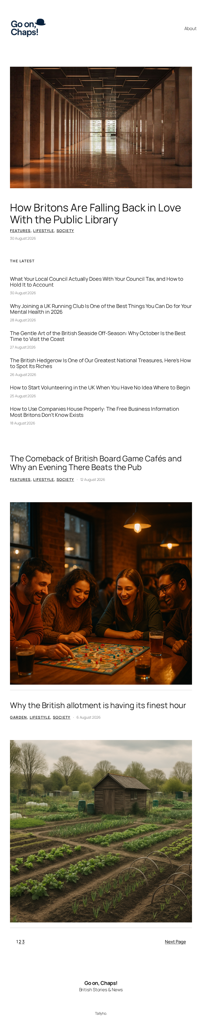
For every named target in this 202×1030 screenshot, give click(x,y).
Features (20, 230)
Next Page (175, 942)
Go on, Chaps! (101, 983)
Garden (18, 717)
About (190, 28)
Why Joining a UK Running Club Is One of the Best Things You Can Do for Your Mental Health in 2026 (101, 309)
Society (65, 230)
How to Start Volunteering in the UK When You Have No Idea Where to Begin (100, 387)
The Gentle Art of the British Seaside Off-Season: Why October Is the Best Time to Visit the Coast (98, 336)
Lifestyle (43, 230)
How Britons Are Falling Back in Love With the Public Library (95, 213)
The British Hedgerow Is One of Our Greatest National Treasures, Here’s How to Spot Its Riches (100, 363)
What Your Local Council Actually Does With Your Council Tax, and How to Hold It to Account (96, 282)
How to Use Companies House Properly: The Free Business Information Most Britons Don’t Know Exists (94, 412)
